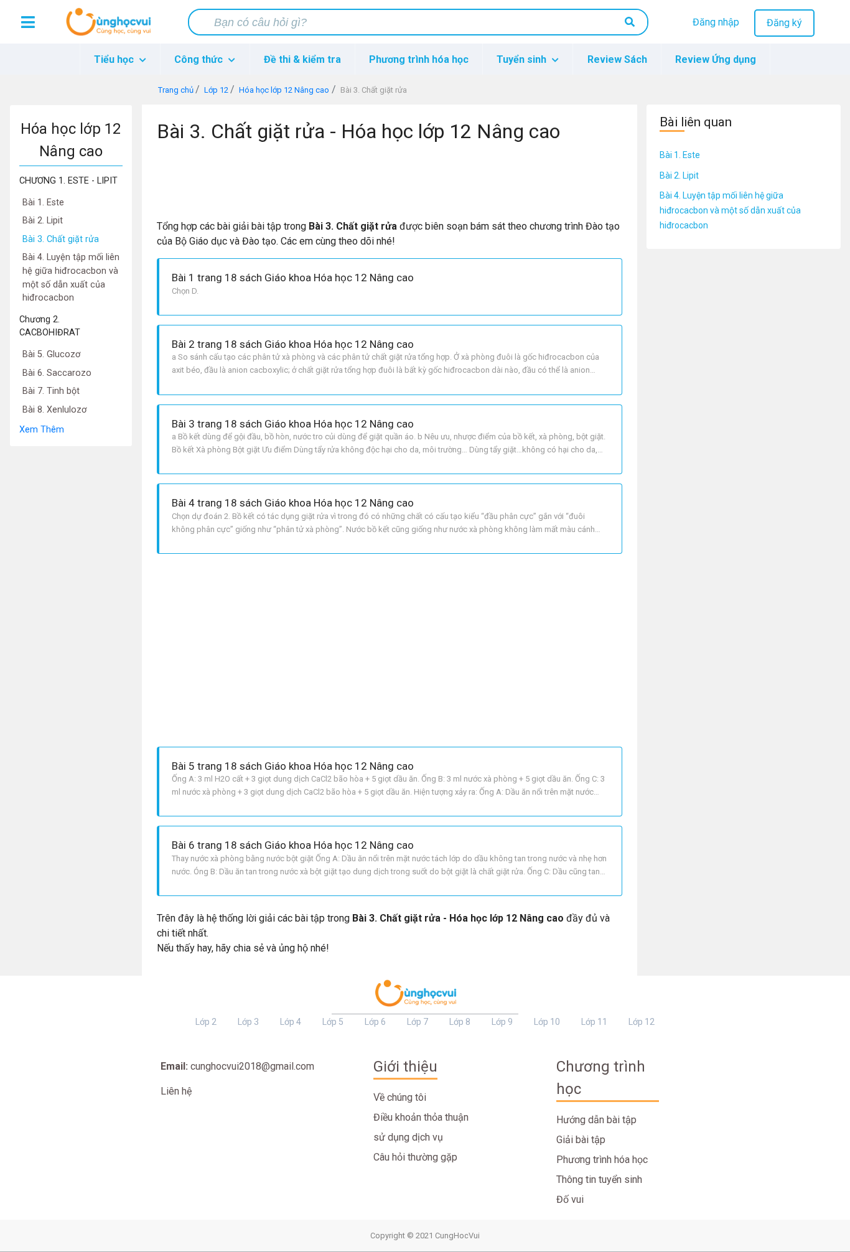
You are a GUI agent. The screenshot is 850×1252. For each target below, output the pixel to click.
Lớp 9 (502, 1022)
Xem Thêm (41, 429)
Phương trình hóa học (419, 59)
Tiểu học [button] (115, 59)
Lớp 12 (641, 1022)
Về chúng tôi (399, 1097)
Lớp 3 (248, 1022)
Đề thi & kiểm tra (302, 59)
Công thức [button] (199, 59)
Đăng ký (784, 23)
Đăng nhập (716, 22)
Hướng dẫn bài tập (596, 1120)
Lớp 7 (417, 1022)
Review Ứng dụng (715, 59)
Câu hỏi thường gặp (415, 1157)
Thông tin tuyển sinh (599, 1179)
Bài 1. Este (680, 155)
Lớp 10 (547, 1022)
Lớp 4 (290, 1022)
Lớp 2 (206, 1022)
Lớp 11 (594, 1022)
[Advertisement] (71, 633)
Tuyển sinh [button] (523, 59)
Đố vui (570, 1199)
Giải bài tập (580, 1140)
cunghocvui (111, 27)
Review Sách (617, 59)
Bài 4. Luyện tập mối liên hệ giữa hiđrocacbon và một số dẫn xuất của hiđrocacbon (730, 210)
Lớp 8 (459, 1022)
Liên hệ (176, 1091)
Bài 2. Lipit (679, 175)
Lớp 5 (332, 1022)
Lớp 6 (375, 1022)
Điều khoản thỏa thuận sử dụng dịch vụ (421, 1127)
